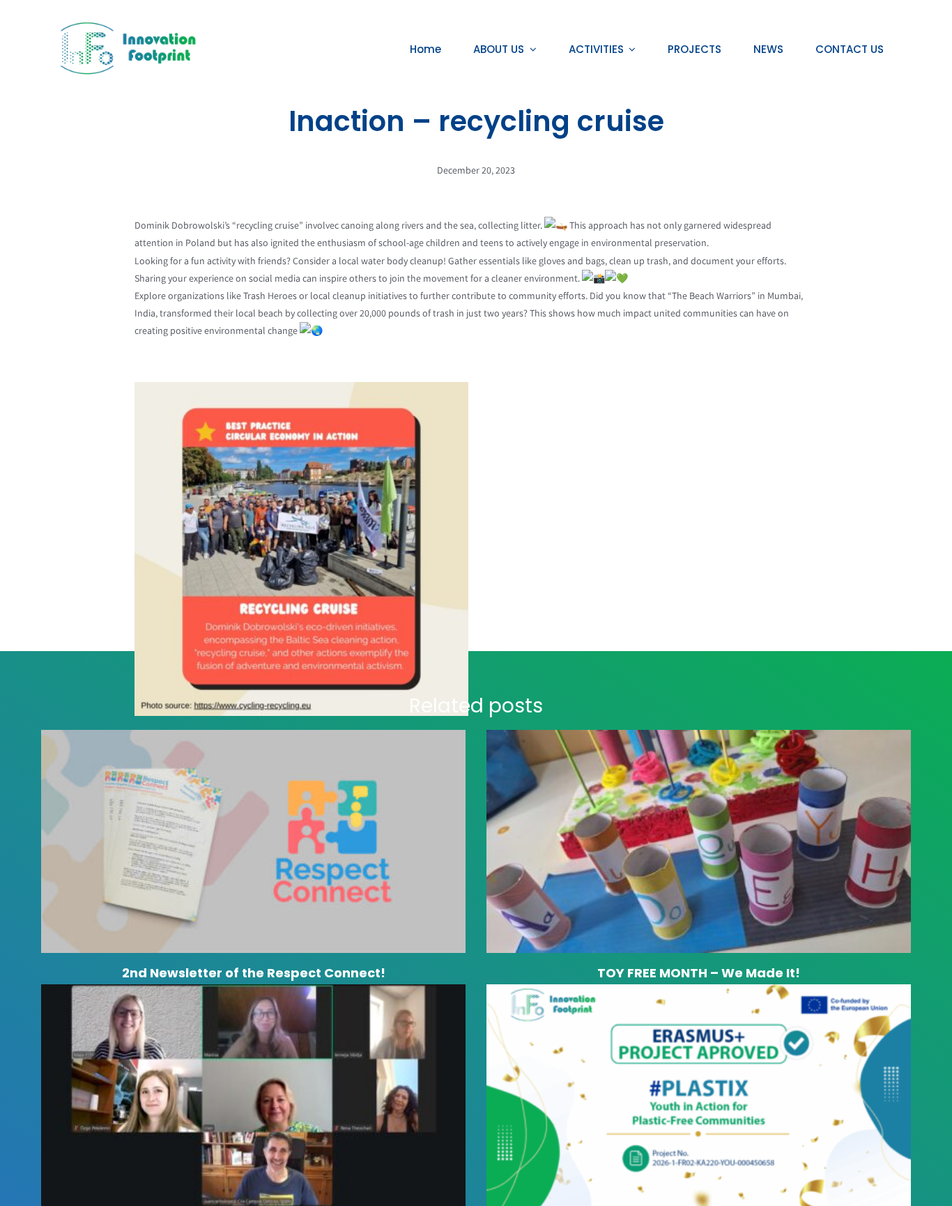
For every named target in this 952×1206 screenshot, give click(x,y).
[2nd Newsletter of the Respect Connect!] (253, 841)
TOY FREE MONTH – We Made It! (698, 973)
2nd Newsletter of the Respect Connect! (253, 973)
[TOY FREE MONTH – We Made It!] (698, 841)
